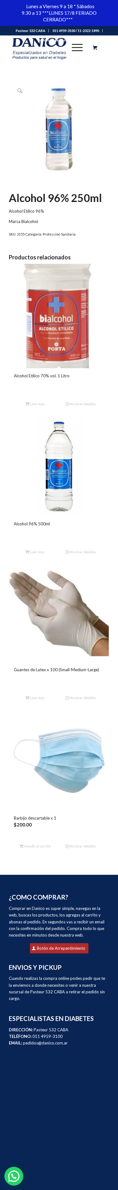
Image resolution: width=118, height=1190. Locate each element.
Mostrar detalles (82, 404)
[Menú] (74, 47)
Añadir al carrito (37, 846)
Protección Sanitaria (59, 234)
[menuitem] (31, 30)
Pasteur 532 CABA (30, 31)
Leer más (37, 404)
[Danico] (49, 47)
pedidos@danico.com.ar (57, 40)
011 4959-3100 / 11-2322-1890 (76, 31)
